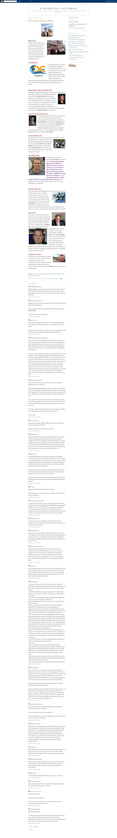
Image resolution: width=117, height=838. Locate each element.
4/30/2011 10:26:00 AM (34, 450)
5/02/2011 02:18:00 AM (34, 823)
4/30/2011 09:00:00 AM (34, 430)
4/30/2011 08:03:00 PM (34, 720)
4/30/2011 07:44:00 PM (34, 700)
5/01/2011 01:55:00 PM (34, 805)
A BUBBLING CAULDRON (58, 8)
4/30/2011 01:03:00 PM (34, 562)
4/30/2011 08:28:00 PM (34, 743)
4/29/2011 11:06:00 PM (52, 278)
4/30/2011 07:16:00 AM (34, 334)
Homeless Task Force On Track (76, 49)
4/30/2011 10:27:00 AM (34, 483)
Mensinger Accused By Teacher (76, 41)
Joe (31, 487)
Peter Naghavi (57, 274)
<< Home (30, 829)
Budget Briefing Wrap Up (75, 37)
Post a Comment (33, 826)
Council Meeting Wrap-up (75, 55)
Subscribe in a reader (74, 17)
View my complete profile (76, 28)
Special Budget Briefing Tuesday (77, 43)
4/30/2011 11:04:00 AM (34, 514)
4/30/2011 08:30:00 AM (34, 417)
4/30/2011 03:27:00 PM (34, 663)
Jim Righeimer (43, 274)
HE (49, 76)
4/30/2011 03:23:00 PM (34, 578)
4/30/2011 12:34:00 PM (34, 542)
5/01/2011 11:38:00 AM (34, 787)
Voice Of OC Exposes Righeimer (77, 39)
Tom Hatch (36, 275)
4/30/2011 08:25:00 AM (34, 376)
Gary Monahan (36, 274)
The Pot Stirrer (73, 22)
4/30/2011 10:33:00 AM (34, 497)
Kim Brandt (51, 274)
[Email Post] (60, 278)
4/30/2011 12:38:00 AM (34, 297)
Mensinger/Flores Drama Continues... (78, 35)
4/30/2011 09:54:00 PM (34, 755)
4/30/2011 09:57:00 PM (34, 769)
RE (51, 76)
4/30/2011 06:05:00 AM (34, 316)
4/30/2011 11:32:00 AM (34, 526)
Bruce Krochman (34, 791)
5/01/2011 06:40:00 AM (34, 777)
